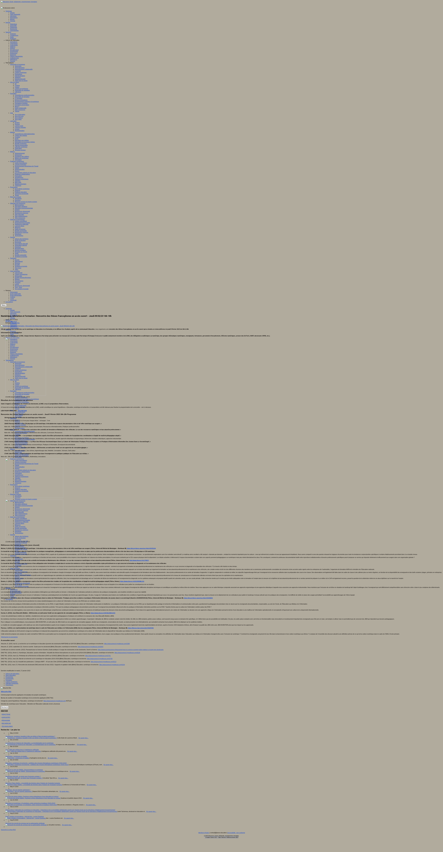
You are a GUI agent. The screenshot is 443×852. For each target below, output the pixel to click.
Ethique (17, 576)
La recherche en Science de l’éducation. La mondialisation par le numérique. (30, 743)
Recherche (9, 321)
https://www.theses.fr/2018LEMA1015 (103, 613)
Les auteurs (9, 599)
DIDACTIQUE (6, 714)
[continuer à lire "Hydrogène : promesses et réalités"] (17, 758)
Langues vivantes (20, 425)
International (19, 559)
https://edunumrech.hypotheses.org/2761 (98, 656)
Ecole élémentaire (16, 593)
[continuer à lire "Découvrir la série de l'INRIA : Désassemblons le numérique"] (25, 771)
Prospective (9, 677)
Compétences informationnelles (25, 431)
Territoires (13, 556)
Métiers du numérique (21, 455)
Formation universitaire (22, 402)
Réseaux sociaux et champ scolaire (26, 499)
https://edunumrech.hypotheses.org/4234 (112, 664)
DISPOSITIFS (6, 717)
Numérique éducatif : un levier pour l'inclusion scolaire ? (23, 776)
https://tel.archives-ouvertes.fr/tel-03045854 (198, 598)
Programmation (19, 428)
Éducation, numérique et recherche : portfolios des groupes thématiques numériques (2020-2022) (36, 763)
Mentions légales (203, 833)
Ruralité (17, 562)
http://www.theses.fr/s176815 (139, 560)
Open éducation (11, 675)
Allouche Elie (15, 323)
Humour (17, 421)
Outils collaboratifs (20, 405)
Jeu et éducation (20, 412)
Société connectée (20, 552)
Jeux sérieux (19, 415)
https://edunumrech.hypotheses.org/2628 (127, 653)
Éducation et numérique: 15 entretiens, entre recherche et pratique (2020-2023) (30, 803)
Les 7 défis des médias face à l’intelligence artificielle (22, 750)
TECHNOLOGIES (7, 726)
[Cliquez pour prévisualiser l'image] (38, 326)
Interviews (13, 313)
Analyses (13, 331)
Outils (12, 334)
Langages (13, 418)
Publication (18, 446)
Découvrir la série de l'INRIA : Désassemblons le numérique (24, 770)
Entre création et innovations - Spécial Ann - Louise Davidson (25, 816)
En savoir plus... (83, 738)
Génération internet (21, 543)
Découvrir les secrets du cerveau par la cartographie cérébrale (25, 823)
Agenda (12, 318)
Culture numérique (11, 682)
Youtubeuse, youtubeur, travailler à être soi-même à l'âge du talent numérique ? (30, 736)
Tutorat (17, 409)
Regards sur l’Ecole (21, 549)
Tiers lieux (18, 565)
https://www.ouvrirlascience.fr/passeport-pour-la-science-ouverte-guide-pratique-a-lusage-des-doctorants (130, 650)
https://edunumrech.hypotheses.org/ (54, 701)
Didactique (13, 321)
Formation (9, 680)
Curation (17, 434)
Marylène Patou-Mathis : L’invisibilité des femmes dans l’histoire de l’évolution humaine (33, 783)
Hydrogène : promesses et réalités (16, 756)
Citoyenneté (18, 570)
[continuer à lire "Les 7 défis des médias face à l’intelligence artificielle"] (23, 751)
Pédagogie (13, 325)
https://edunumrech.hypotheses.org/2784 (99, 659)
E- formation (18, 396)
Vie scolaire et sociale (21, 586)
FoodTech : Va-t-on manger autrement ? (18, 790)
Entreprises (18, 452)
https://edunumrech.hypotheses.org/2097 (90, 647)
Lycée (12, 596)
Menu (4, 305)
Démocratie (18, 573)
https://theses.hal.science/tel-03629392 (141, 628)
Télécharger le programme (9, 637)
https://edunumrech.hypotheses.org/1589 (117, 644)
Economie (18, 539)
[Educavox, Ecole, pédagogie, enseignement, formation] (19, 2)
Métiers (12, 449)
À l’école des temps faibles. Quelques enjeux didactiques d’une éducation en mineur (32, 796)
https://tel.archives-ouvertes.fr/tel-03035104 (141, 548)
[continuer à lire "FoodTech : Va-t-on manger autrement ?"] (19, 791)
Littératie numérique (12, 683)
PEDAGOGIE (6, 720)
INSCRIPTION (22, 411)
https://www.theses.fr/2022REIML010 (132, 581)
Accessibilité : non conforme (236, 833)
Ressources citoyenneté (22, 583)
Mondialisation (19, 546)
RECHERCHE (6, 723)
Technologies (14, 328)
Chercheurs (9, 685)
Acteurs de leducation (12, 673)
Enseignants (9, 678)
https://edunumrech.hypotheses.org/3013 (103, 662)
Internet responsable (21, 442)
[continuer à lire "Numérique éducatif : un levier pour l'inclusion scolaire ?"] (24, 778)
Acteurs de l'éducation (12, 338)
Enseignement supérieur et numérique (27, 399)
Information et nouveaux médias (25, 439)
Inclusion (17, 580)
